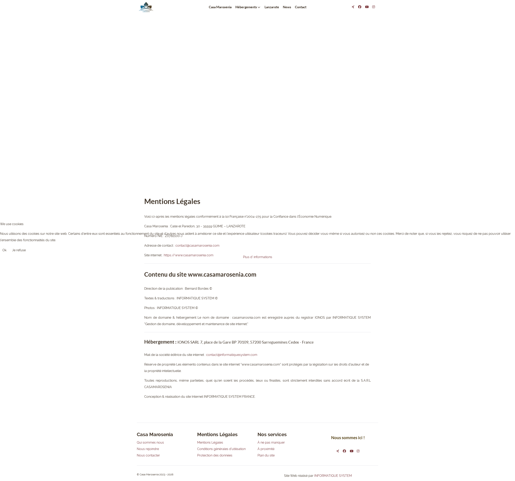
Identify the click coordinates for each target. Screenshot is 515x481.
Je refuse (19, 250)
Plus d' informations (257, 257)
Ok (4, 250)
